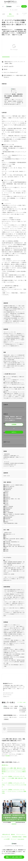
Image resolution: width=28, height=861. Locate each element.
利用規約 (25, 836)
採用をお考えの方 (6, 834)
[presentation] (14, 9)
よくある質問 (6, 839)
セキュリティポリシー (6, 836)
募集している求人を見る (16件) (14, 857)
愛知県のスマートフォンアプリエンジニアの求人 (14, 770)
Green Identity (21, 839)
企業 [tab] (3, 14)
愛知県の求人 (5, 765)
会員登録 (24, 6)
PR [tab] (17, 14)
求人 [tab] (10, 14)
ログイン (18, 6)
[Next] (24, 47)
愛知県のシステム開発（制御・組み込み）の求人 (14, 768)
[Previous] (4, 47)
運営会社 (13, 834)
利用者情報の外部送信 (17, 836)
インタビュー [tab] (24, 14)
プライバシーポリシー (21, 834)
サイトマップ (13, 839)
